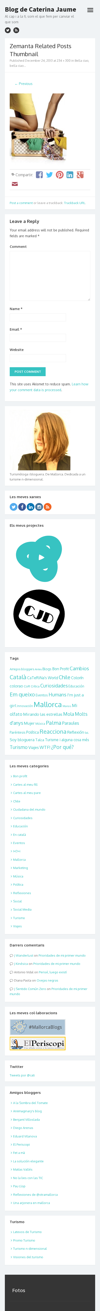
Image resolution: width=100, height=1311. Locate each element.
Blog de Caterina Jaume (40, 9)
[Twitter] (13, 507)
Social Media (22, 909)
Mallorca (48, 704)
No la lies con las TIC (28, 1178)
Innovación (25, 706)
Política (32, 732)
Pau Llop (19, 1186)
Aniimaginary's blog (27, 1111)
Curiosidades (54, 686)
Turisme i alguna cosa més (67, 739)
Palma (53, 722)
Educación (76, 686)
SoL (87, 732)
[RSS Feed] (47, 507)
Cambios (79, 668)
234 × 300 (64, 60)
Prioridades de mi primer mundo (62, 955)
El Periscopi (21, 1144)
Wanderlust (24, 955)
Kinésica (22, 964)
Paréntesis (17, 732)
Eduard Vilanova (25, 1136)
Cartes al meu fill (25, 784)
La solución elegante (28, 1161)
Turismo (19, 747)
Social (17, 901)
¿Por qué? (62, 747)
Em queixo (22, 694)
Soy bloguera (22, 739)
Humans (58, 695)
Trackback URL (74, 203)
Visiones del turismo (28, 1257)
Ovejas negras (47, 980)
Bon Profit (60, 668)
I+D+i (16, 851)
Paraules (70, 723)
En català (19, 835)
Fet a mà (19, 1153)
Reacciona (53, 731)
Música (40, 723)
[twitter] (8, 30)
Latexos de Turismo (27, 1232)
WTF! (45, 747)
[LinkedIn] (30, 507)
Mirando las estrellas (42, 714)
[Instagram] (39, 507)
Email (16, 329)
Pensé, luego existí (53, 972)
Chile (64, 677)
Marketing (20, 868)
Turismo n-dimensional (30, 1248)
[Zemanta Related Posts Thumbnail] (38, 165)
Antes (38, 669)
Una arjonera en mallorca (31, 1203)
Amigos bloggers (22, 669)
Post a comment (21, 203)
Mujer (29, 723)
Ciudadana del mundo (29, 809)
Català (18, 677)
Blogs (46, 669)
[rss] (16, 30)
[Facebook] (22, 507)
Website (17, 350)
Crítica (35, 686)
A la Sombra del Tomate (30, 1103)
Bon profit (20, 776)
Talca (39, 740)
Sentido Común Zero (31, 989)
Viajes (33, 747)
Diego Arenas (23, 1128)
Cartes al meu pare (27, 793)
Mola (68, 714)
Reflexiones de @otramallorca (35, 1195)
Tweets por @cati (22, 1075)
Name (16, 309)
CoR (27, 686)
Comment (18, 246)
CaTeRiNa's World (42, 677)
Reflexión (75, 732)
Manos (67, 706)
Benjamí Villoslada (26, 1119)
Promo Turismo (24, 1240)
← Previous (24, 84)
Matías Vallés (23, 1169)
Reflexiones (22, 893)
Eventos (42, 695)
